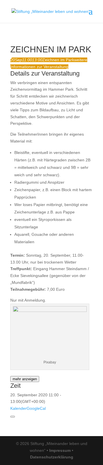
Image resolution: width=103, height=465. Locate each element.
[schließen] (12, 416)
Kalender (18, 408)
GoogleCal (36, 408)
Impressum (60, 450)
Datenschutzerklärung (51, 457)
